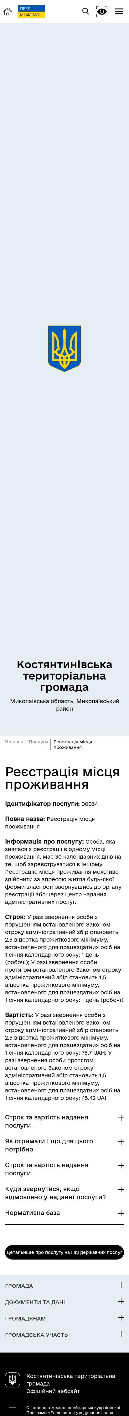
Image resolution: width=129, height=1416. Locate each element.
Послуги (38, 741)
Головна (14, 741)
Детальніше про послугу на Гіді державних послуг (64, 1252)
